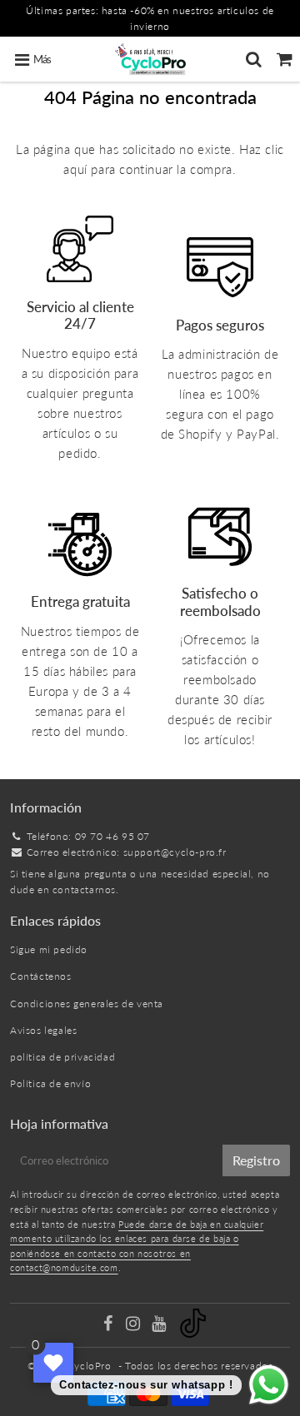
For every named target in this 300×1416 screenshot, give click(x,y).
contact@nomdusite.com (64, 1267)
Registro (256, 1160)
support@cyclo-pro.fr (175, 852)
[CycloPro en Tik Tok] (193, 1334)
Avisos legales (43, 1030)
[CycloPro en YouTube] (160, 1325)
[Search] (253, 59)
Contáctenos (41, 976)
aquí (75, 168)
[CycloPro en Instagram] (135, 1325)
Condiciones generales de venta (86, 1003)
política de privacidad (62, 1057)
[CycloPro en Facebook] (109, 1325)
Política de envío (50, 1083)
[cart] (284, 59)
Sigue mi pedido (49, 949)
